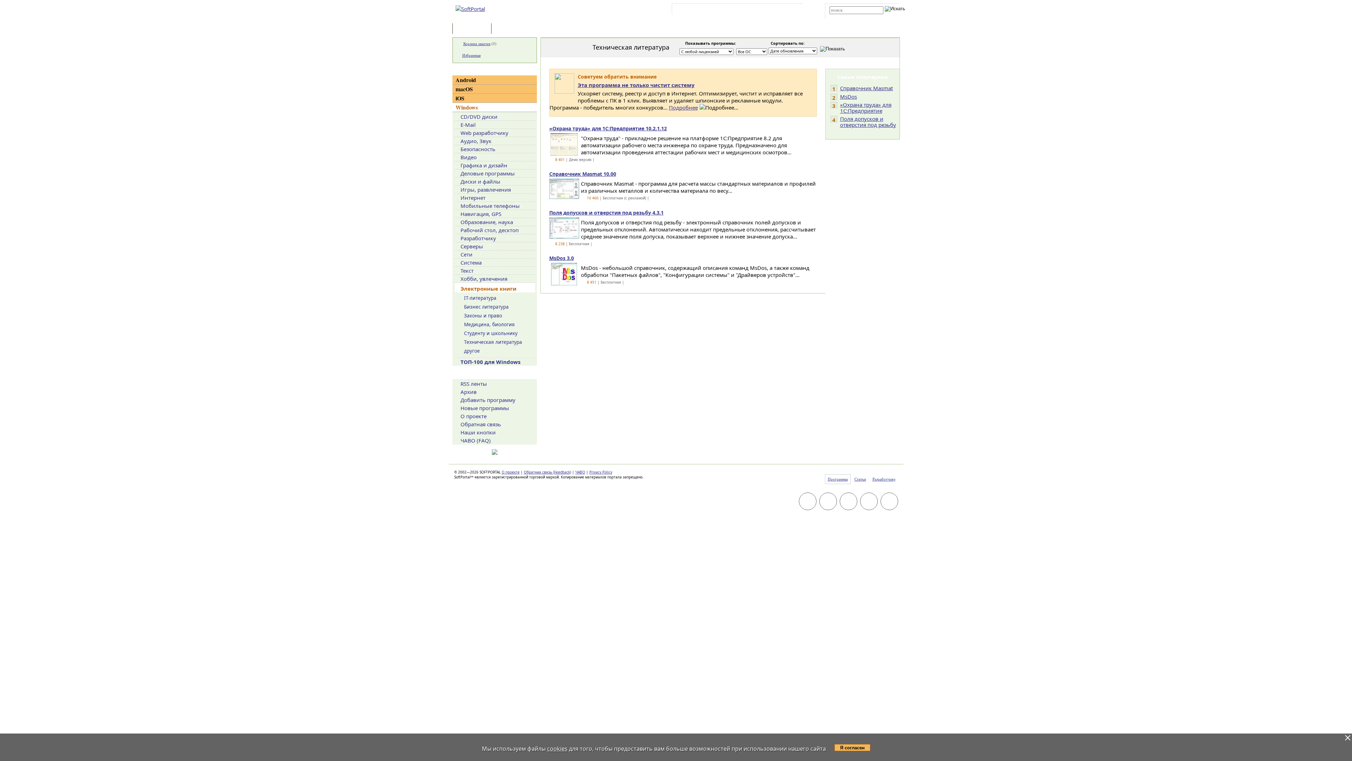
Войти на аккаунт (694, 10)
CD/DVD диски (479, 116)
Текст (467, 270)
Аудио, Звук (476, 140)
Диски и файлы (480, 181)
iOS (460, 98)
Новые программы (485, 408)
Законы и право (483, 316)
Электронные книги (489, 288)
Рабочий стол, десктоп (490, 230)
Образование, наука (487, 221)
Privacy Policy (600, 472)
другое (472, 351)
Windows (467, 107)
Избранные (471, 55)
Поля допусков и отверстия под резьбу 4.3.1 (606, 212)
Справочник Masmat (866, 88)
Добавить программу (488, 399)
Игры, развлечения (486, 189)
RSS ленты (474, 383)
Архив (469, 391)
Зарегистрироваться (735, 10)
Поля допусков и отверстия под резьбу (868, 121)
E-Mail (468, 124)
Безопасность (478, 149)
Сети (466, 254)
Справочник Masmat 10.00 (582, 174)
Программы (473, 29)
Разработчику (478, 238)
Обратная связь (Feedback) (547, 472)
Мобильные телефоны (490, 205)
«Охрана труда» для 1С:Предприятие (865, 107)
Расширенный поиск (849, 16)
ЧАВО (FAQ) (476, 440)
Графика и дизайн (484, 165)
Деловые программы (488, 173)
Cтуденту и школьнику (491, 333)
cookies (557, 749)
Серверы (472, 246)
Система (471, 262)
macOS (464, 89)
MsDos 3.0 (561, 258)
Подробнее (683, 107)
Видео (469, 157)
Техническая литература (493, 342)
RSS (792, 10)
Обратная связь (481, 424)
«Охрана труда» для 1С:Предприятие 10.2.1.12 (608, 128)
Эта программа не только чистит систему (636, 84)
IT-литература (480, 298)
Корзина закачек (476, 44)
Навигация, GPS (481, 213)
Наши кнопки (478, 432)
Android (466, 80)
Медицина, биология (489, 324)
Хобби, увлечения (484, 278)
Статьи (508, 29)
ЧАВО (580, 472)
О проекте (474, 416)
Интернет (473, 197)
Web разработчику (484, 132)
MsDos (848, 96)
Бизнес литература (486, 307)
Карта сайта (771, 10)
